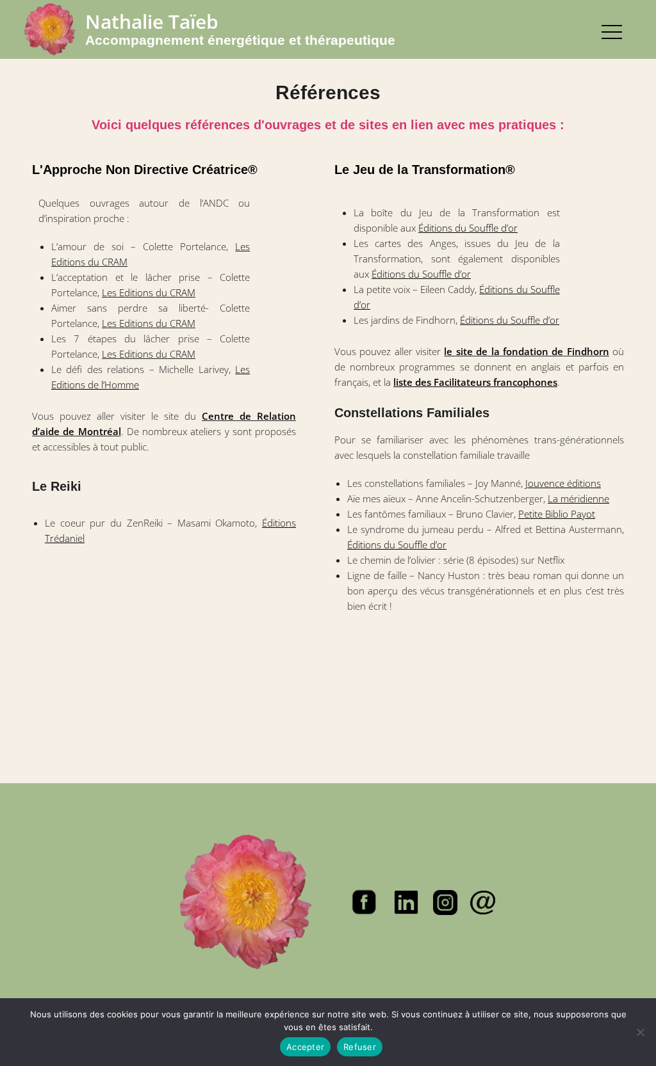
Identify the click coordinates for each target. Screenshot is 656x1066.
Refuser (359, 1047)
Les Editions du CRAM (148, 292)
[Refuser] (640, 1032)
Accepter (305, 1047)
